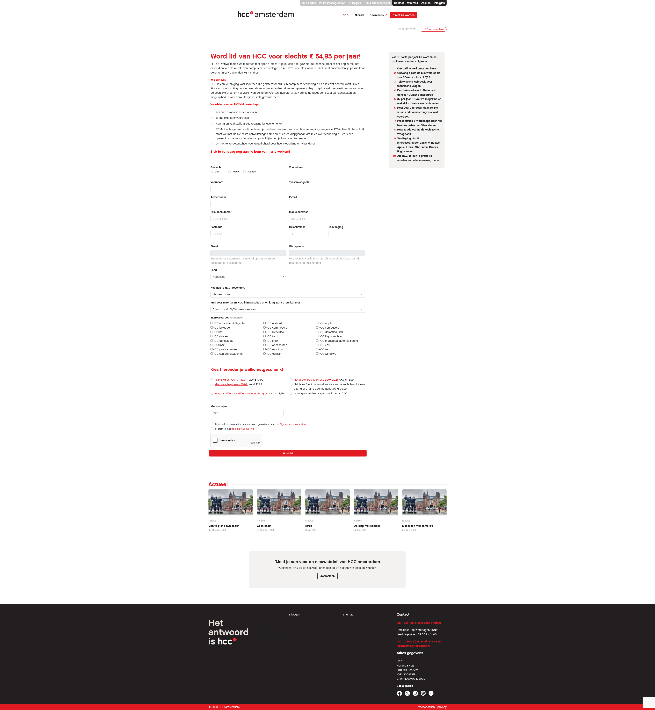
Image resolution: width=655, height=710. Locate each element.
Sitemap (348, 614)
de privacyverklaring (242, 428)
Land (213, 270)
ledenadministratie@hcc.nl (413, 645)
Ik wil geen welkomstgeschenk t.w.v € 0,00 (320, 393)
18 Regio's (355, 3)
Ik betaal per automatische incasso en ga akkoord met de (260, 424)
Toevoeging (336, 227)
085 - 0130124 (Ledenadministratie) (419, 641)
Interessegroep (226, 317)
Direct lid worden (403, 15)
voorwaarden (426, 707)
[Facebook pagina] (399, 693)
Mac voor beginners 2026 (231, 384)
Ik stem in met (234, 428)
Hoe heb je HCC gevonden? (227, 287)
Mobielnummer (298, 212)
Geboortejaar (219, 406)
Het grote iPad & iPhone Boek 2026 (316, 379)
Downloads (377, 15)
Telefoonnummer (220, 212)
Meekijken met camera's (417, 525)
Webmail (412, 3)
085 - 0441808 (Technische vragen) (419, 623)
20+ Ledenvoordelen (378, 3)
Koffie (308, 525)
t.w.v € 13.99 (238, 384)
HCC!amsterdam (433, 29)
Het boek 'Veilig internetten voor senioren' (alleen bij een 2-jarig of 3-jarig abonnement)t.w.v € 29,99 (329, 386)
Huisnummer (297, 227)
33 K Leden (309, 3)
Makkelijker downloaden (223, 525)
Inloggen (439, 3)
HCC (343, 15)
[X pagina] (407, 693)
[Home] (266, 15)
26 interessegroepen (332, 3)
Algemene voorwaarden (293, 424)
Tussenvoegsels (299, 182)
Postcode (216, 227)
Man (217, 171)
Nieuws (359, 15)
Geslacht (216, 167)
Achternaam (218, 197)
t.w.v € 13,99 (239, 379)
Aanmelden (327, 576)
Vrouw (235, 171)
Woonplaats (296, 246)
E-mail (293, 197)
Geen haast (264, 525)
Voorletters (296, 167)
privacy (442, 707)
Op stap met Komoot (367, 525)
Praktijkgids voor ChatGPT (231, 379)
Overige (251, 171)
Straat (214, 246)
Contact (399, 3)
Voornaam (216, 182)
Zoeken (426, 3)
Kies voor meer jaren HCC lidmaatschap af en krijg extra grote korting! (255, 302)
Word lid (288, 453)
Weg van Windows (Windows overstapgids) (241, 393)
